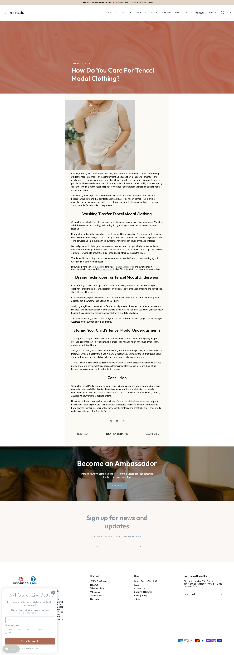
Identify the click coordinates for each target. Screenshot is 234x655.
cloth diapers (97, 267)
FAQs (136, 585)
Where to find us (98, 588)
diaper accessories (125, 267)
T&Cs (137, 599)
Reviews (94, 585)
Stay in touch (30, 641)
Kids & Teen (141, 13)
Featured (127, 13)
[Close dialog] (53, 592)
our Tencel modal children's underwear (131, 401)
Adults (154, 13)
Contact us (139, 588)
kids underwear (105, 269)
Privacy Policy (140, 595)
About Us (166, 13)
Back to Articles (117, 434)
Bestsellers (112, 13)
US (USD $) (199, 13)
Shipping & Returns (143, 592)
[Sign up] (220, 594)
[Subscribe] (139, 546)
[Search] (222, 13)
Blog (177, 13)
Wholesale (95, 592)
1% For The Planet (98, 581)
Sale (187, 13)
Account (213, 13)
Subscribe (95, 599)
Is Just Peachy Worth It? (145, 581)
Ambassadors (97, 595)
